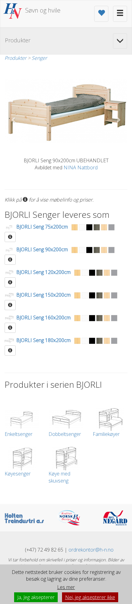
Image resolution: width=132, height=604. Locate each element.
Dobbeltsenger (65, 434)
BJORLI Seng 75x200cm (42, 227)
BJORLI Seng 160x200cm (43, 317)
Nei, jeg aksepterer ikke (90, 597)
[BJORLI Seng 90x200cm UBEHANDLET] (66, 111)
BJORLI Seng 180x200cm (43, 340)
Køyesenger (18, 473)
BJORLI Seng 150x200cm (43, 295)
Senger (39, 58)
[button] (14, 120)
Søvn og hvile (42, 10)
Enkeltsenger (19, 434)
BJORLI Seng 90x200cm (42, 249)
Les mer (66, 587)
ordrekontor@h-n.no (91, 549)
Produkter (15, 58)
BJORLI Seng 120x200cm (43, 272)
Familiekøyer (106, 434)
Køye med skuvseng (59, 477)
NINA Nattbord (81, 167)
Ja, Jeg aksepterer (36, 597)
